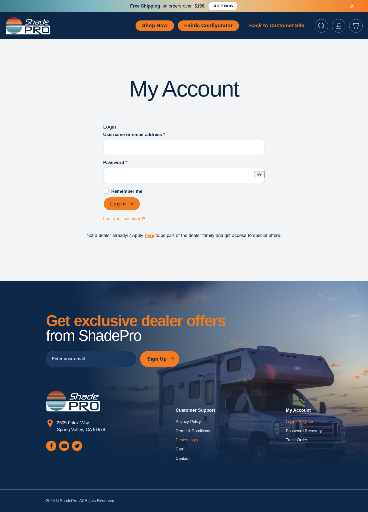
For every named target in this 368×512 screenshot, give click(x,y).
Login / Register (299, 421)
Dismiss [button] (352, 6)
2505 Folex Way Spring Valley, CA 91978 (81, 426)
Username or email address (143, 134)
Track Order (296, 440)
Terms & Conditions (193, 431)
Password (125, 162)
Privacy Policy (188, 421)
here (149, 235)
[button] (321, 26)
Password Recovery (304, 431)
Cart (179, 449)
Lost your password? (124, 218)
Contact (182, 458)
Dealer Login (187, 440)
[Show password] (259, 174)
